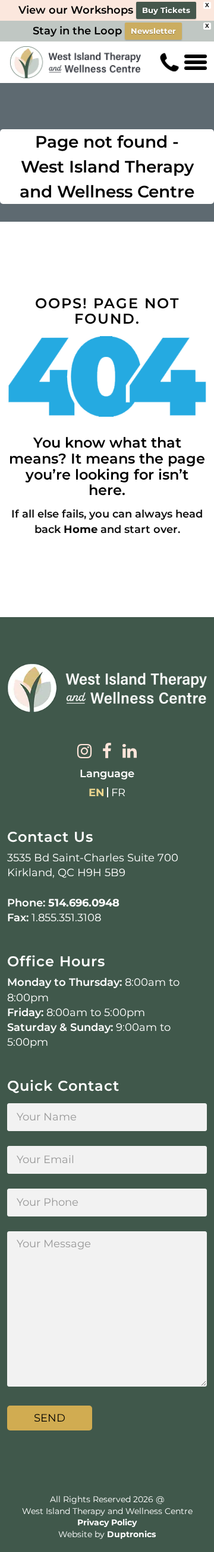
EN (97, 792)
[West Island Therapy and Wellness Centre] (75, 62)
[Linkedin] (129, 752)
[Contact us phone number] (169, 62)
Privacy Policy (107, 1522)
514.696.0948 (83, 902)
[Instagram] (84, 752)
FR (118, 792)
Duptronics (131, 1534)
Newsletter (153, 31)
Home (80, 529)
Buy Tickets (166, 10)
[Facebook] (107, 752)
